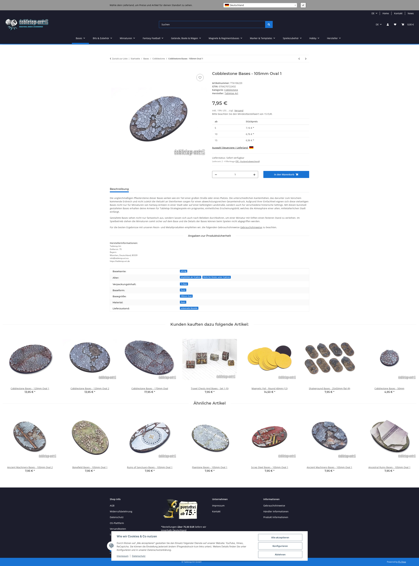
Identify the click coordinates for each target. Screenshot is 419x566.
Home (386, 13)
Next (411, 364)
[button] (387, 24)
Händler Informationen (276, 511)
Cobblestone (231, 89)
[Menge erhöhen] (254, 174)
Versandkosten (118, 528)
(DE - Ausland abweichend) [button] (247, 161)
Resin (183, 302)
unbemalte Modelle (189, 308)
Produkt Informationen (275, 517)
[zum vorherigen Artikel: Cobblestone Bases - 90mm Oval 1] (299, 58)
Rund (183, 290)
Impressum (122, 556)
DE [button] (373, 13)
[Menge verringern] (215, 174)
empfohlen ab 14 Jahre (190, 277)
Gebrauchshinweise (251, 227)
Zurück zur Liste (120, 58)
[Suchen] (269, 24)
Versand (238, 110)
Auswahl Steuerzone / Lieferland (230, 147)
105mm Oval (186, 296)
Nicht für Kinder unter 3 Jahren (216, 277)
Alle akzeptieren (280, 537)
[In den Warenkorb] (112, 69)
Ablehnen (280, 554)
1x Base (184, 284)
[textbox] (260, 5)
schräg (183, 271)
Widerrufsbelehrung (121, 511)
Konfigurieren (280, 546)
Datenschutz (139, 556)
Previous (8, 364)
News (411, 13)
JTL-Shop (402, 561)
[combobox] (260, 5)
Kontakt (398, 13)
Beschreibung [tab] (119, 189)
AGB (112, 505)
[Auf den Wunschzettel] (200, 77)
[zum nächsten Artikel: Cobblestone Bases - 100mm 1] (305, 58)
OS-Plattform (117, 523)
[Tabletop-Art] (27, 24)
